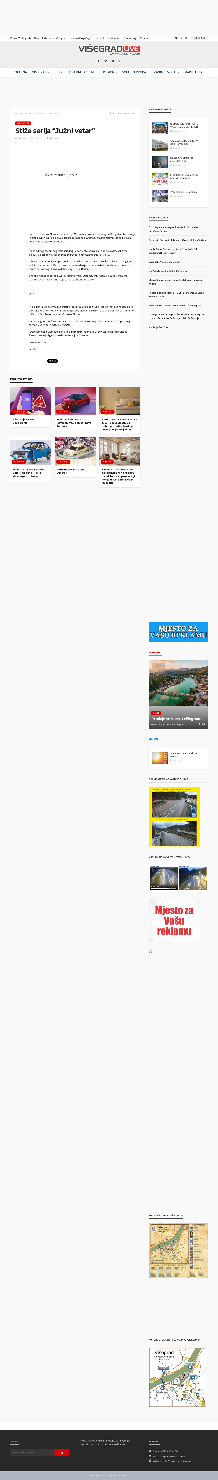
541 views (53, 138)
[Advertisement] (30, 17)
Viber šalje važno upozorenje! (23, 421)
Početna (20, 72)
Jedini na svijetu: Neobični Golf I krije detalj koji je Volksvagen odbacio (29, 473)
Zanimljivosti (165, 72)
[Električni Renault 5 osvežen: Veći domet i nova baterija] (75, 401)
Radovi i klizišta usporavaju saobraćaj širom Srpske (175, 305)
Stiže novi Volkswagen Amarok (71, 471)
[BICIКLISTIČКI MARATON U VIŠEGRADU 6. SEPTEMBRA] (160, 128)
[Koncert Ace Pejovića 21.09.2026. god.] (160, 162)
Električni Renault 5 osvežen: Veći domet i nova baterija (74, 423)
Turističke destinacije (107, 38)
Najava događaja (80, 38)
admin (154, 724)
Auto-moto (63, 412)
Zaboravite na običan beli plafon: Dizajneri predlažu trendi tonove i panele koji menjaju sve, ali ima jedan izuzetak (118, 476)
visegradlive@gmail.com (172, 1456)
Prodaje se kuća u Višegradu (176, 719)
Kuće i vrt (107, 412)
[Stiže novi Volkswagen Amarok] (75, 451)
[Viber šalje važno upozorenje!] (30, 401)
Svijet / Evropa (134, 72)
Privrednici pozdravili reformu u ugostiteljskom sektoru (177, 240)
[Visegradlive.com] (109, 49)
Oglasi (156, 713)
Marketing (130, 38)
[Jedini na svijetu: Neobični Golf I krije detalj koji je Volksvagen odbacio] (30, 451)
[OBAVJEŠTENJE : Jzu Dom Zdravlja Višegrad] (160, 145)
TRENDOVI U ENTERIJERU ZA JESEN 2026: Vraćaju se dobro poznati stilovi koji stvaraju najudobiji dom (119, 424)
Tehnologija (19, 412)
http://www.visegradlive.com (178, 1460)
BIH (57, 72)
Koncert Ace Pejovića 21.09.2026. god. (181, 159)
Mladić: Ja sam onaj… (159, 327)
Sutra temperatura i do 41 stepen (183, 755)
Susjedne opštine (81, 72)
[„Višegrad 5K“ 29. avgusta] (160, 196)
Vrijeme (144, 38)
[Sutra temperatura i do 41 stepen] (160, 758)
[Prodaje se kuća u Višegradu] (178, 694)
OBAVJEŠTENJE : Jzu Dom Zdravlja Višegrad (184, 142)
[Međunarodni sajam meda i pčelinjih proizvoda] (160, 179)
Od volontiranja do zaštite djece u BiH (168, 271)
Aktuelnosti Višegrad (54, 38)
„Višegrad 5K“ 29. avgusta (183, 191)
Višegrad (39, 72)
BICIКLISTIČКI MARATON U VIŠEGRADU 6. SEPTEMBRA (184, 125)
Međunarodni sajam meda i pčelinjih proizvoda (184, 176)
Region (108, 72)
